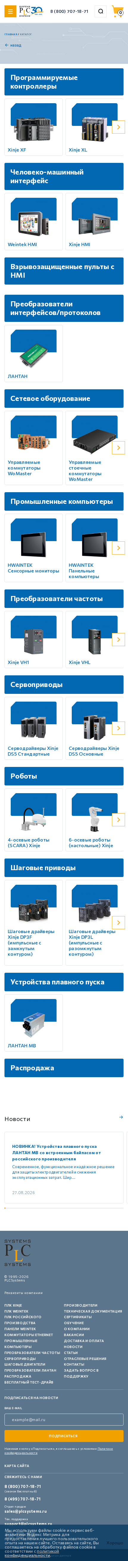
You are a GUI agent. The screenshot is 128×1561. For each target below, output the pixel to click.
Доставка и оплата (84, 1341)
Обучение (74, 1323)
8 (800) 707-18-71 (69, 11)
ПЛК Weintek (16, 1311)
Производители (81, 1305)
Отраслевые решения (85, 1359)
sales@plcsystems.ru (25, 1511)
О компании (77, 1329)
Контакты (74, 1364)
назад (15, 45)
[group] (64, 1167)
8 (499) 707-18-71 (22, 1499)
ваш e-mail (13, 1408)
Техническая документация (93, 1311)
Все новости (120, 1117)
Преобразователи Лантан (30, 1370)
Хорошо (115, 1542)
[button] (118, 127)
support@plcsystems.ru (28, 1523)
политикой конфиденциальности (32, 1553)
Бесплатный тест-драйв (29, 1382)
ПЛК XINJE (13, 1305)
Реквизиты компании (23, 1293)
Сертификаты (78, 1317)
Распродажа (18, 1376)
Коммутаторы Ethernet (28, 1335)
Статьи (71, 1353)
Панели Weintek (20, 1329)
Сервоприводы (20, 1359)
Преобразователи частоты (32, 1353)
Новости (73, 1347)
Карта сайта (16, 1466)
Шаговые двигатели (24, 1364)
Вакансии (74, 1335)
